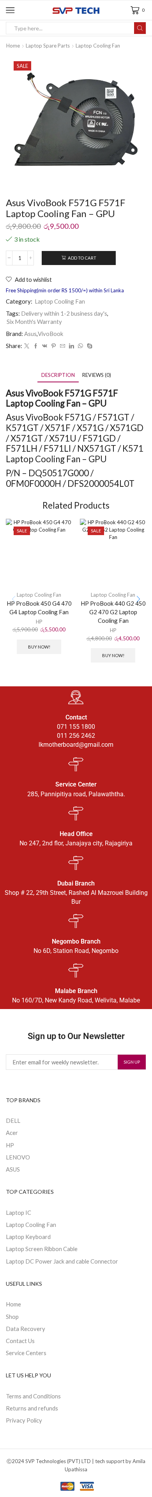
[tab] (58, 375)
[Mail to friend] (62, 346)
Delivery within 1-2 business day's (64, 313)
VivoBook (50, 333)
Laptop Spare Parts (48, 45)
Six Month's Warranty (34, 321)
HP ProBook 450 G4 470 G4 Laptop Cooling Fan (39, 607)
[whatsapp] (80, 346)
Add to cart (82, 257)
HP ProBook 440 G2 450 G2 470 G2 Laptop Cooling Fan (113, 612)
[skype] (88, 346)
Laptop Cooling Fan (98, 45)
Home (13, 45)
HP (39, 622)
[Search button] (140, 28)
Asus (30, 333)
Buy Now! (39, 646)
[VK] (44, 346)
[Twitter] (26, 346)
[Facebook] (35, 346)
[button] (138, 599)
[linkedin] (71, 346)
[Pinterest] (53, 346)
